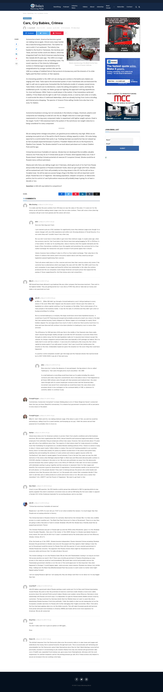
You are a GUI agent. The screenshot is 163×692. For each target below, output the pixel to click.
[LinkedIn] (16, 54)
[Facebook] (16, 44)
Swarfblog (57, 7)
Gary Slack (32, 486)
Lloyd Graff (32, 28)
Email (108, 144)
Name (108, 140)
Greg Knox (32, 620)
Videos (85, 7)
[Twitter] (16, 49)
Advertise (100, 7)
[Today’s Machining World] (37, 7)
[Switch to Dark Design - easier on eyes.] (136, 7)
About (92, 7)
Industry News (74, 7)
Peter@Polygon (34, 398)
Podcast (66, 7)
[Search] (139, 7)
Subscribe (120, 7)
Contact (129, 7)
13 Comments (66, 28)
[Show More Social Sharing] (66, 33)
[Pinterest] (16, 58)
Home (24, 13)
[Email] (16, 63)
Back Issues (108, 7)
